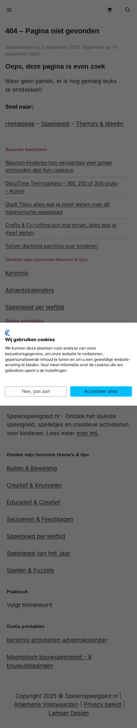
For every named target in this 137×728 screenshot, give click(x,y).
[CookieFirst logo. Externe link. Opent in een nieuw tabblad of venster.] (7, 333)
